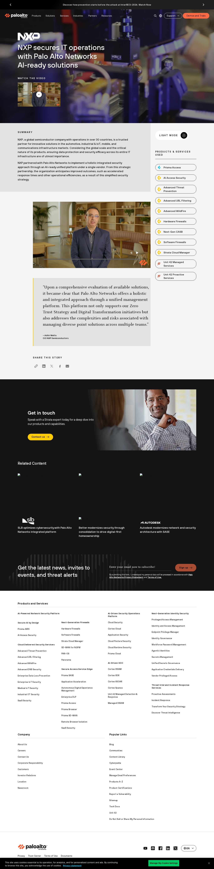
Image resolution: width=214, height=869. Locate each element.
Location (22, 781)
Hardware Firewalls (70, 629)
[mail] (67, 366)
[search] (155, 16)
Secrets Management (162, 657)
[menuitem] (17, 15)
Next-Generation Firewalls (75, 622)
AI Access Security (27, 635)
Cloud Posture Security (119, 641)
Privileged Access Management (167, 619)
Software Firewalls (70, 635)
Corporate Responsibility (30, 763)
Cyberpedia (115, 763)
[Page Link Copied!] (36, 366)
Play (137, 253)
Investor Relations (27, 775)
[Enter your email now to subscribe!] (140, 568)
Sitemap (113, 800)
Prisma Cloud (114, 653)
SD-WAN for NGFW (71, 647)
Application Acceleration (73, 682)
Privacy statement (72, 865)
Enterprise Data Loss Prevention (34, 676)
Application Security (118, 635)
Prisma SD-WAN (69, 715)
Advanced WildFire (27, 663)
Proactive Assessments (164, 694)
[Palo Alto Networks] (17, 16)
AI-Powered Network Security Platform (39, 613)
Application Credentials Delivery (168, 669)
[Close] (209, 863)
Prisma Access (68, 703)
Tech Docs (114, 806)
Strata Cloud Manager (72, 641)
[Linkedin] (44, 366)
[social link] (145, 848)
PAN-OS (65, 653)
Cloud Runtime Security (119, 647)
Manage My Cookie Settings (164, 863)
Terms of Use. (155, 577)
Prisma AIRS (24, 629)
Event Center (116, 769)
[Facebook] (59, 366)
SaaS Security (24, 700)
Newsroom (23, 788)
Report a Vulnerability (120, 794)
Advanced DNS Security (29, 669)
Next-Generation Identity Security (170, 613)
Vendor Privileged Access (164, 676)
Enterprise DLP (68, 697)
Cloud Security (115, 622)
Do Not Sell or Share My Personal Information (131, 819)
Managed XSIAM (116, 703)
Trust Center (34, 856)
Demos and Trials (196, 15)
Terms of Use (51, 856)
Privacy (21, 856)
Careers (22, 750)
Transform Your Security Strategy (168, 706)
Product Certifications (120, 788)
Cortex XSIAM (115, 669)
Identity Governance (162, 638)
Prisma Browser (69, 709)
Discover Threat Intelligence (166, 712)
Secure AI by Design (28, 623)
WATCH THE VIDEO (39, 94)
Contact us (38, 436)
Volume (132, 253)
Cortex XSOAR (115, 681)
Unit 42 (113, 813)
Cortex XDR (113, 675)
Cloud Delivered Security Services (36, 644)
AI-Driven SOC (115, 663)
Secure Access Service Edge (77, 669)
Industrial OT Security (28, 694)
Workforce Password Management (169, 644)
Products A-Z (116, 781)
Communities (116, 750)
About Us (22, 744)
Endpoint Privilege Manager (165, 632)
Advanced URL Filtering (29, 657)
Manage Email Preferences (122, 775)
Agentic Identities (161, 651)
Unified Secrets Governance (166, 663)
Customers (23, 769)
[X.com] (52, 366)
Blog (111, 744)
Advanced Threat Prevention (32, 651)
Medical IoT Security (28, 688)
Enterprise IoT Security (29, 682)
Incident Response (161, 700)
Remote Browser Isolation (74, 722)
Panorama (66, 660)
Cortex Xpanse (115, 688)
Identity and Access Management (168, 626)
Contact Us (23, 757)
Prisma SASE (67, 675)
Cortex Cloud (114, 629)
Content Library (117, 757)
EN (160, 16)
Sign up (183, 567)
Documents (66, 856)
